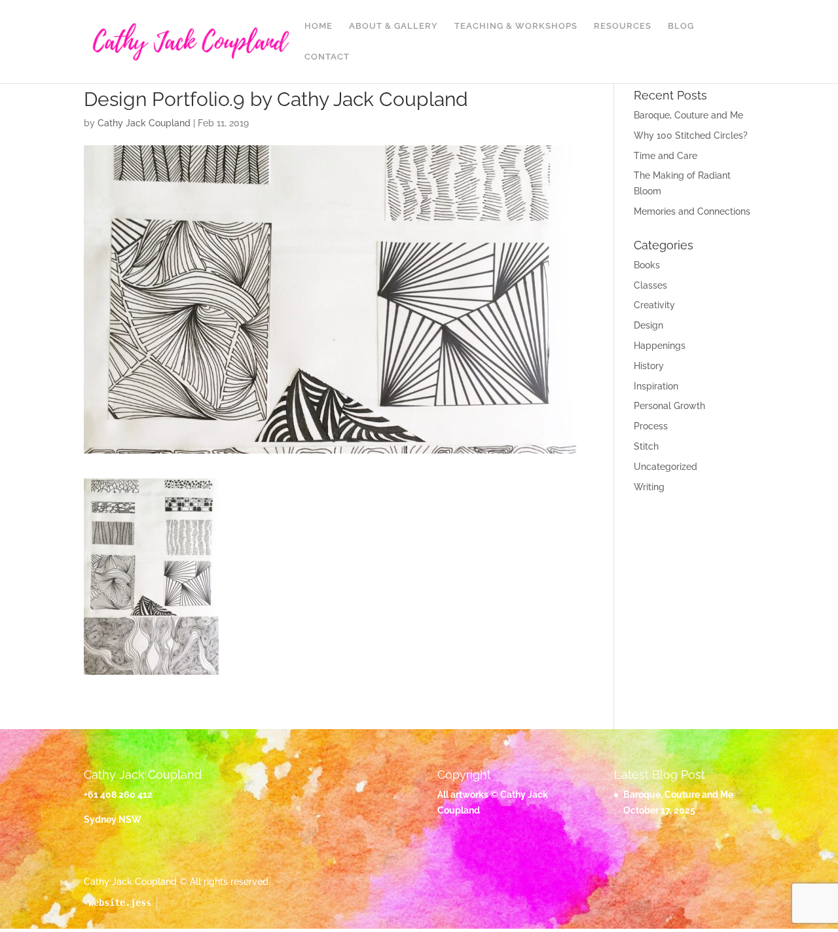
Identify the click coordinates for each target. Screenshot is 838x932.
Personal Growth (669, 406)
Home (318, 26)
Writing (649, 487)
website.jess (119, 902)
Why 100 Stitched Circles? (691, 135)
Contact (327, 57)
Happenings (659, 345)
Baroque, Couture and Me (688, 115)
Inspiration (656, 386)
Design (648, 325)
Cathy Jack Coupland (144, 123)
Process (651, 426)
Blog (681, 26)
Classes (650, 285)
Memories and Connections (692, 211)
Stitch (646, 446)
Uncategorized (665, 466)
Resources (622, 26)
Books (647, 265)
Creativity (654, 305)
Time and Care (665, 156)
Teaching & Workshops (515, 26)
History (649, 366)
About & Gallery (393, 26)
